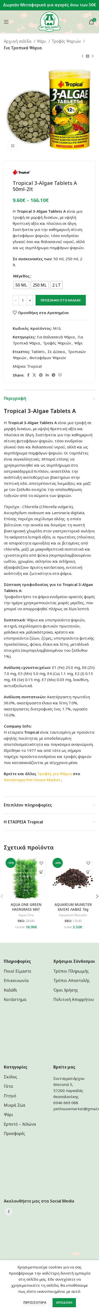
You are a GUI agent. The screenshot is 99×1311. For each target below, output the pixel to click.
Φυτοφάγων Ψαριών (47, 357)
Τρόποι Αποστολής (71, 980)
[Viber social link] (60, 375)
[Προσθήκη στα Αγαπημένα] (41, 863)
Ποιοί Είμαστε (17, 971)
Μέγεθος (21, 275)
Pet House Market (43, 779)
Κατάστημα (14, 779)
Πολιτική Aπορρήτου (73, 999)
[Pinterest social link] (41, 375)
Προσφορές (14, 1133)
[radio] (21, 285)
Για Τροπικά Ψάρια (23, 48)
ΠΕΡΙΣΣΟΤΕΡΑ (34, 1302)
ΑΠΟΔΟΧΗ (64, 1302)
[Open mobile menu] (6, 22)
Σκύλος (10, 1077)
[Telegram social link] (53, 375)
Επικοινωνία (16, 980)
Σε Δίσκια (56, 351)
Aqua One (26, 915)
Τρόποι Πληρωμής (71, 971)
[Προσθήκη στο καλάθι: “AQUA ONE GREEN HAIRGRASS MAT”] (41, 871)
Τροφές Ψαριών (67, 41)
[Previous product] (82, 56)
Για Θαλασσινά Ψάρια (56, 336)
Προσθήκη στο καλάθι (61, 300)
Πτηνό (10, 1096)
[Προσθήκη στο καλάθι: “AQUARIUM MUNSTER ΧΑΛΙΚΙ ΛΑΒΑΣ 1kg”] (88, 871)
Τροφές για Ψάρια (54, 773)
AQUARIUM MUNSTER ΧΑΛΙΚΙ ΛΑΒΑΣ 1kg (73, 907)
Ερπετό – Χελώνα (20, 1124)
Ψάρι (42, 41)
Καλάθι (10, 990)
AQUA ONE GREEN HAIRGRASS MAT (26, 907)
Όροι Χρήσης (65, 990)
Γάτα (8, 1086)
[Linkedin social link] (47, 375)
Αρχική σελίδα (18, 41)
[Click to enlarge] (13, 146)
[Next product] (92, 56)
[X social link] (34, 375)
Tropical (34, 366)
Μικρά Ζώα (14, 1105)
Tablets (38, 351)
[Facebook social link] (28, 375)
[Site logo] (50, 21)
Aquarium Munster (73, 915)
